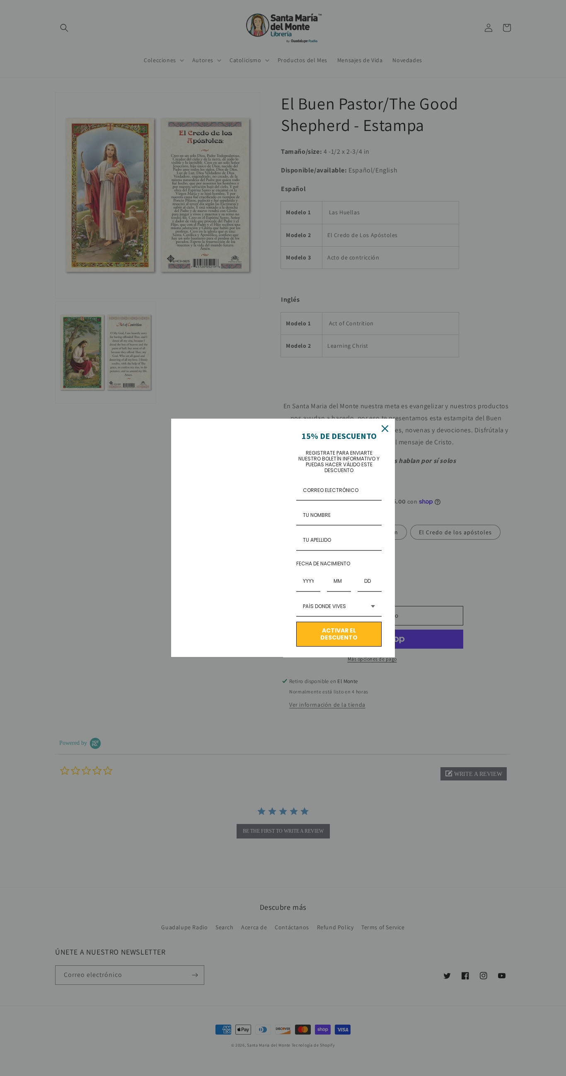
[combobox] (339, 607)
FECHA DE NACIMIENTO (323, 563)
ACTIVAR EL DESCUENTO (339, 634)
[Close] (385, 429)
